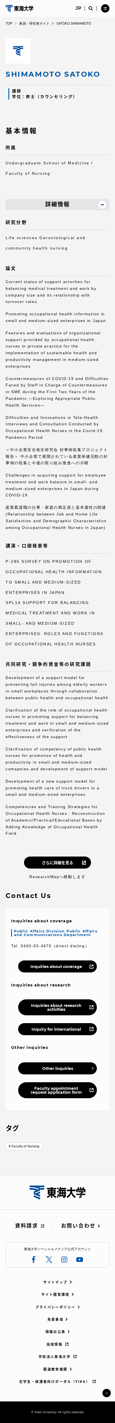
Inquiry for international (56, 1029)
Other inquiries (57, 1068)
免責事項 (55, 1319)
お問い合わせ (78, 1226)
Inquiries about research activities (56, 1007)
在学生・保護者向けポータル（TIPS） (54, 1382)
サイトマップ (55, 1282)
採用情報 (55, 1344)
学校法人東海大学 (55, 1357)
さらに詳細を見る (57, 862)
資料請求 (26, 1226)
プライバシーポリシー (55, 1307)
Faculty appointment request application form (56, 1090)
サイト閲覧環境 (55, 1295)
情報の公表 (55, 1332)
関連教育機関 (55, 1369)
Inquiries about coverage (56, 966)
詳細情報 (57, 204)
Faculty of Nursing (25, 1146)
